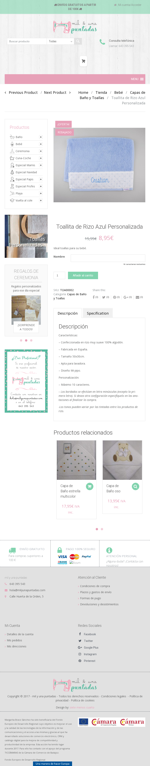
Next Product (56, 92)
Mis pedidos (14, 640)
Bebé (118, 92)
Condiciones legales (113, 696)
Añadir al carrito (83, 275)
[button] (134, 79)
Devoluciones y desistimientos (99, 604)
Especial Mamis (25, 165)
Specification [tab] (98, 313)
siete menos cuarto (82, 707)
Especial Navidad (26, 172)
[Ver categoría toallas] (26, 236)
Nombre (59, 256)
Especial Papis (24, 179)
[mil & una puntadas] (75, 685)
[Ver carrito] (83, 61)
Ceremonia (22, 151)
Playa (19, 193)
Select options (135, 486)
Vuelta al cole (24, 200)
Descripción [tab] (68, 313)
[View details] (76, 460)
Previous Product (22, 92)
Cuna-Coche (23, 158)
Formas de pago (90, 598)
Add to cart (89, 486)
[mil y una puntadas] (75, 26)
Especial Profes (25, 186)
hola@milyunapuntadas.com (27, 590)
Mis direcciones (16, 646)
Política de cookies (83, 700)
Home (83, 92)
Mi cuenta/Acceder (129, 4)
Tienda (101, 92)
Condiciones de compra (95, 586)
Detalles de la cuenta (20, 634)
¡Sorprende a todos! (26, 327)
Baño (19, 137)
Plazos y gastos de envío (96, 592)
